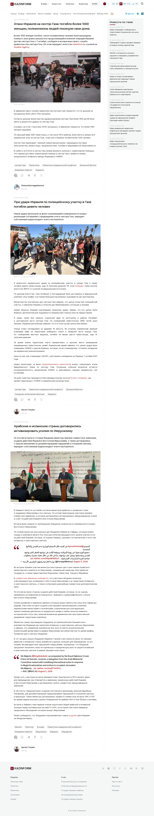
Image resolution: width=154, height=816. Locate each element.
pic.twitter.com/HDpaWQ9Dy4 (45, 558)
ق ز (133, 4)
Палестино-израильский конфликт (59, 165)
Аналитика (83, 4)
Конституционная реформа (84, 14)
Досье (55, 14)
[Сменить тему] (106, 4)
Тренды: (13, 14)
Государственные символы (72, 790)
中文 (128, 4)
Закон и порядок (45, 14)
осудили (72, 715)
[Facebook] (35, 175)
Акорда (21, 14)
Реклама (115, 790)
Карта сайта (117, 782)
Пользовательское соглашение (74, 782)
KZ (113, 4)
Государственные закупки (72, 799)
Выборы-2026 (102, 14)
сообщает (79, 286)
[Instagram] (15, 175)
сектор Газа (20, 165)
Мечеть (18, 727)
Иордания (67, 732)
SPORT (95, 4)
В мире (40, 727)
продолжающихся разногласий (56, 364)
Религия (29, 727)
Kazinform (77, 44)
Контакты (116, 786)
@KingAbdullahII (39, 656)
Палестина (34, 165)
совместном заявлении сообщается (32, 578)
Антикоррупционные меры (72, 795)
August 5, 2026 (81, 561)
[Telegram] (28, 175)
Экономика (15, 795)
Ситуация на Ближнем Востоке (29, 394)
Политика (14, 786)
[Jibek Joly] (131, 14)
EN (124, 4)
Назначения (31, 14)
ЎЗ (137, 4)
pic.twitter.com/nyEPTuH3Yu (47, 668)
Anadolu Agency (21, 47)
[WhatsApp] (22, 175)
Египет (74, 378)
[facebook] (120, 768)
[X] (41, 175)
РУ (121, 4)
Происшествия (16, 782)
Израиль (40, 170)
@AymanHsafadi (76, 546)
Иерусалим (41, 732)
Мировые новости (23, 170)
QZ (117, 4)
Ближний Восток (88, 165)
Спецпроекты (65, 14)
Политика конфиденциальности (74, 786)
